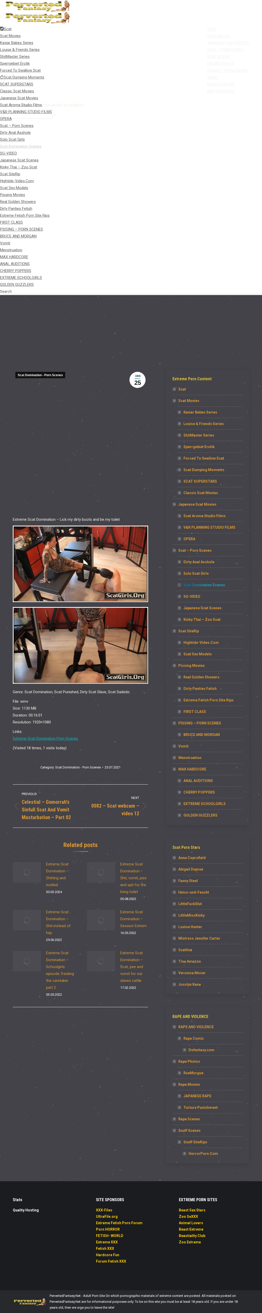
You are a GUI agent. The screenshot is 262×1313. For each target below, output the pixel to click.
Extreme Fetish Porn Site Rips (208, 700)
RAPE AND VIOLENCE (196, 1027)
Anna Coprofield (192, 858)
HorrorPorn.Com (203, 1154)
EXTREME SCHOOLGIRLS (204, 804)
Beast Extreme (191, 1229)
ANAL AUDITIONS (198, 781)
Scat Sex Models (197, 654)
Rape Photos (189, 1061)
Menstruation (189, 758)
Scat (182, 389)
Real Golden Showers (201, 677)
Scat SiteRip (188, 631)
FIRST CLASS (194, 712)
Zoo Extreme (190, 1242)
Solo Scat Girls (196, 573)
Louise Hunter (190, 927)
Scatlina (185, 950)
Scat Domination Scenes (204, 585)
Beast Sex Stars (192, 1210)
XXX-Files (104, 1210)
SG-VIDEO (191, 596)
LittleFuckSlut (190, 904)
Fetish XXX (105, 1248)
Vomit (183, 746)
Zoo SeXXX (188, 1216)
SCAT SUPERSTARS (200, 481)
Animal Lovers (191, 1223)
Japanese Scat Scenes (202, 608)
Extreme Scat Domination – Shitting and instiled (57, 874)
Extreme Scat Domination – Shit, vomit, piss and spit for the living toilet (133, 878)
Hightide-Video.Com (201, 643)
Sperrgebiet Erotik (199, 447)
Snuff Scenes (189, 1130)
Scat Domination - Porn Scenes (40, 375)
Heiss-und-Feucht (193, 892)
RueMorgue (193, 1073)
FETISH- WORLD (109, 1236)
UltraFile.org (107, 1216)
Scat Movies (188, 401)
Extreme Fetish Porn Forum (119, 1223)
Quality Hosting (26, 1210)
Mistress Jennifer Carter (199, 938)
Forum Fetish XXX (111, 1261)
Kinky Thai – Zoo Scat (202, 619)
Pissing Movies (191, 666)
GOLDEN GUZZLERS (200, 815)
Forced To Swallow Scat (203, 458)
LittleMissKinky (191, 915)
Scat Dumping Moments (203, 470)
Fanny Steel (188, 881)
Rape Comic (193, 1038)
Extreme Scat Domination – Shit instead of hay (58, 922)
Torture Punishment (200, 1107)
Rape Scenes (189, 1119)
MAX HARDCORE (192, 769)
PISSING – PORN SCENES (199, 723)
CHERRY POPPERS (199, 792)
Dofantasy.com (201, 1050)
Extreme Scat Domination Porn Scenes (45, 738)
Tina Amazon (189, 961)
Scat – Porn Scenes (195, 550)
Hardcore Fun (107, 1255)
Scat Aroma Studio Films (204, 516)
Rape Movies (189, 1084)
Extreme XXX (107, 1242)
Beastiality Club (192, 1236)
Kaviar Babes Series (200, 412)
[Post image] (27, 872)
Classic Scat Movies (200, 493)
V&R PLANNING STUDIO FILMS (209, 527)
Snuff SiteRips (195, 1142)
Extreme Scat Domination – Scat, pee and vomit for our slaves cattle (131, 967)
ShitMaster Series (198, 435)
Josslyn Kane (189, 984)
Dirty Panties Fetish (200, 689)
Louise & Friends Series (203, 424)
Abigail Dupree (190, 869)
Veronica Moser (192, 973)
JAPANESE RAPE (197, 1096)
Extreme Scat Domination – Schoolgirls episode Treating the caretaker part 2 (60, 970)
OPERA (189, 539)
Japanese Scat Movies (197, 504)
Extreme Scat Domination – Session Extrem (133, 919)
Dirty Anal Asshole (198, 562)
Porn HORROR (108, 1229)
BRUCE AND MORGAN (201, 735)
